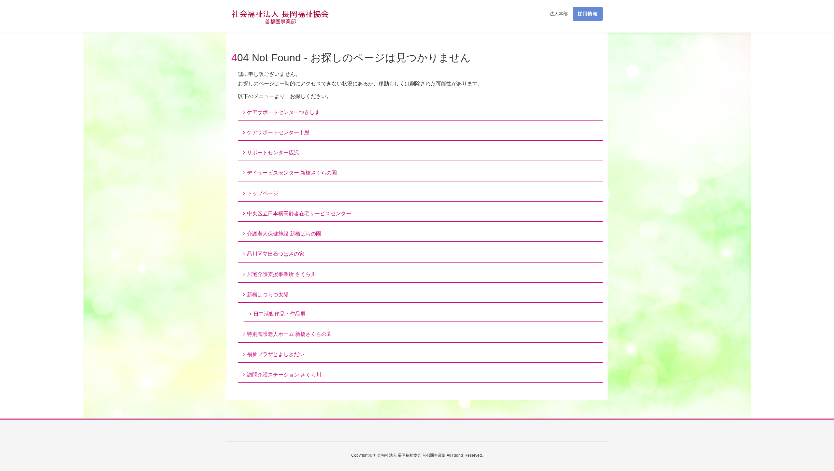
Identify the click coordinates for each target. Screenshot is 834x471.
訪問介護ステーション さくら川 (284, 375)
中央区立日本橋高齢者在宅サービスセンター (299, 213)
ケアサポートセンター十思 (278, 132)
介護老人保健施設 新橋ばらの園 (284, 233)
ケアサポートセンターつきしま (283, 112)
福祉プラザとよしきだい (275, 354)
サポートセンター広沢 (273, 152)
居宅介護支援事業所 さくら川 (281, 274)
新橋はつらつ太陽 (268, 294)
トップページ (262, 193)
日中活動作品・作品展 (279, 314)
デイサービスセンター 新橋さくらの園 (292, 173)
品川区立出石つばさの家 (275, 254)
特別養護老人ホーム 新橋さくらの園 (289, 334)
